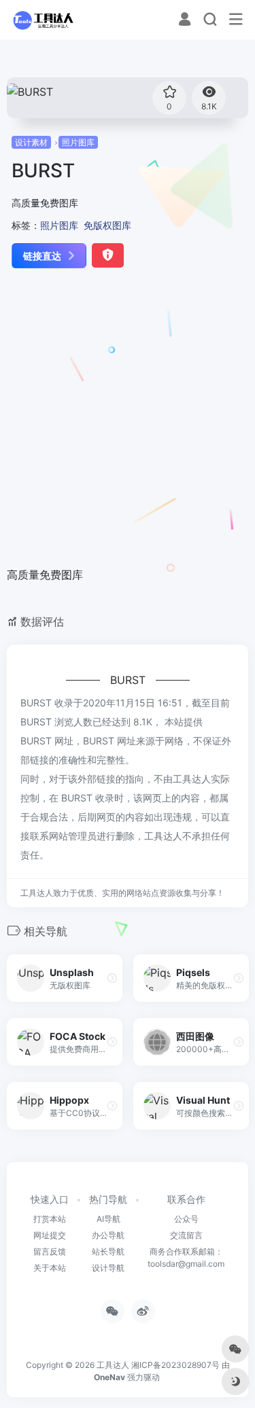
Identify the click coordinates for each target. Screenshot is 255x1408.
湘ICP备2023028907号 (175, 1365)
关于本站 (49, 1268)
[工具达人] (43, 19)
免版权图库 (107, 225)
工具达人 (113, 1365)
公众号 (186, 1219)
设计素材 (31, 142)
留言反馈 (49, 1251)
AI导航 (108, 1219)
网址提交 (49, 1235)
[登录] (184, 21)
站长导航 (108, 1251)
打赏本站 (49, 1219)
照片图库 (78, 142)
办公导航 (108, 1235)
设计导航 (108, 1268)
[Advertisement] (127, 418)
